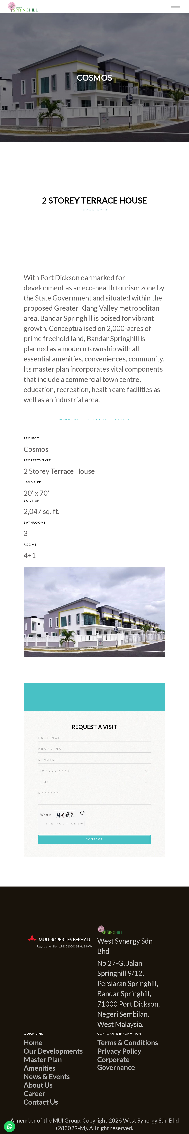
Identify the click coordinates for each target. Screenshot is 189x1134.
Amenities (39, 1068)
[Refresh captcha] (82, 812)
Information (69, 419)
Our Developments (53, 1051)
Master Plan (43, 1059)
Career (34, 1093)
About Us (38, 1085)
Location (122, 419)
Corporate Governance (116, 1063)
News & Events (47, 1076)
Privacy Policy (119, 1051)
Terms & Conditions (127, 1042)
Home (33, 1042)
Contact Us (41, 1102)
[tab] (69, 420)
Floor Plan (97, 419)
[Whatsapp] (9, 1126)
